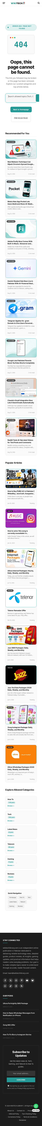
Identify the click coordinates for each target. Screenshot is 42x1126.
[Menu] (4, 3)
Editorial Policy (14, 1114)
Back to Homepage (21, 109)
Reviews (20, 906)
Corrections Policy (14, 1117)
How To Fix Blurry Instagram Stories (17, 1035)
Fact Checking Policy (29, 1114)
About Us (10, 1111)
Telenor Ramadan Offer (17, 610)
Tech (29, 897)
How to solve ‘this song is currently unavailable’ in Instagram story (18, 533)
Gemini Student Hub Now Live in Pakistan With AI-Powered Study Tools (21, 283)
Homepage (12, 897)
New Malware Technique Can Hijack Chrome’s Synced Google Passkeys (20, 164)
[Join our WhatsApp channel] (36, 1106)
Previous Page (21, 118)
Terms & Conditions (30, 1117)
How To (22, 897)
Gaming (11, 906)
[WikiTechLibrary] (21, 3)
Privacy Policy (21, 1088)
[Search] (38, 3)
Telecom (22, 902)
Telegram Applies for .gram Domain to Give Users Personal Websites (20, 323)
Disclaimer (22, 1120)
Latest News (13, 902)
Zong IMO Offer (9, 1025)
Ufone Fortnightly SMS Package (15, 1003)
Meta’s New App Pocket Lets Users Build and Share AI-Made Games (20, 203)
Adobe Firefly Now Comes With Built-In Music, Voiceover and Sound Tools (20, 243)
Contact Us (21, 1111)
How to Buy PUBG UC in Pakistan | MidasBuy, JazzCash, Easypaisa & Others (21, 493)
